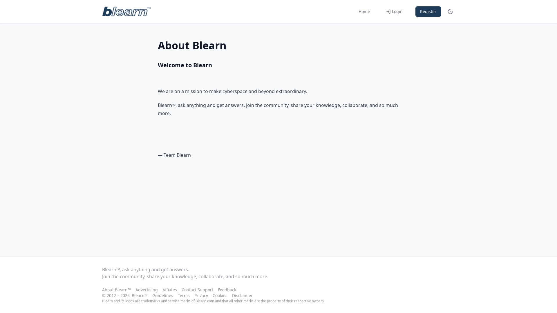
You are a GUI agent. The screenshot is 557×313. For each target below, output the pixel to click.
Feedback (227, 289)
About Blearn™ (116, 289)
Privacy (201, 295)
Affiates (169, 289)
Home (364, 11)
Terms (184, 295)
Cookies (220, 295)
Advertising (146, 289)
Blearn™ (140, 295)
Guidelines (162, 295)
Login (397, 11)
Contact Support (197, 289)
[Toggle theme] (450, 11)
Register (428, 11)
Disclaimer (242, 295)
